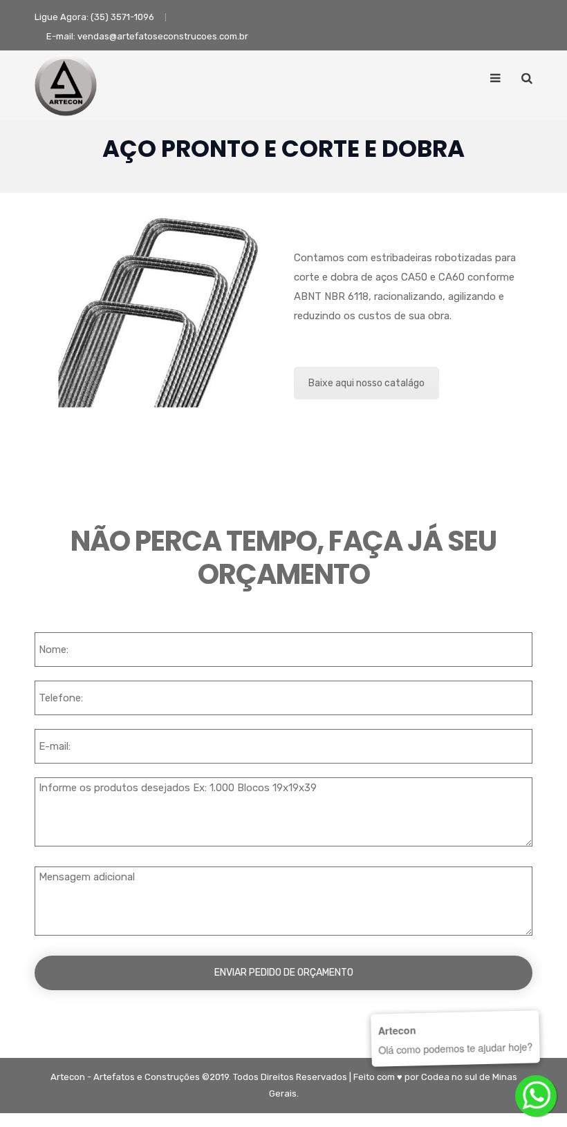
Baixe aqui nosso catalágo (366, 383)
